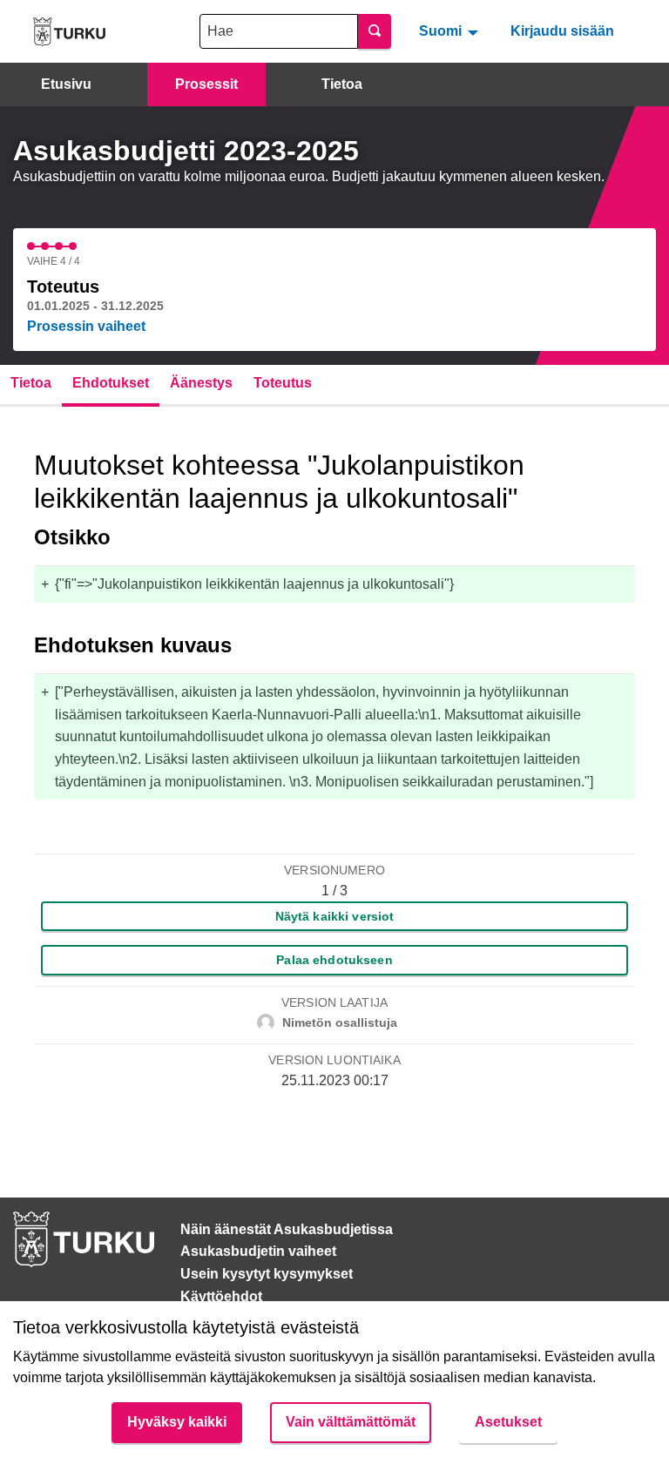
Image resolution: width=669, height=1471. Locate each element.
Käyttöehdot (221, 1296)
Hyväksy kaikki (176, 1421)
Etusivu (66, 84)
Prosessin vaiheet (86, 326)
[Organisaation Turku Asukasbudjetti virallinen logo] (69, 31)
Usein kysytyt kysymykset (266, 1273)
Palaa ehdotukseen (334, 960)
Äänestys (201, 382)
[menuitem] (451, 31)
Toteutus (282, 382)
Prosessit (206, 84)
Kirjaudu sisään (562, 31)
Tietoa (341, 84)
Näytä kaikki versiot (335, 916)
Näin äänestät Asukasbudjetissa (286, 1229)
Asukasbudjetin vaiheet (258, 1251)
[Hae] (374, 31)
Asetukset (508, 1421)
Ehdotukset (110, 382)
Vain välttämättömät (351, 1421)
